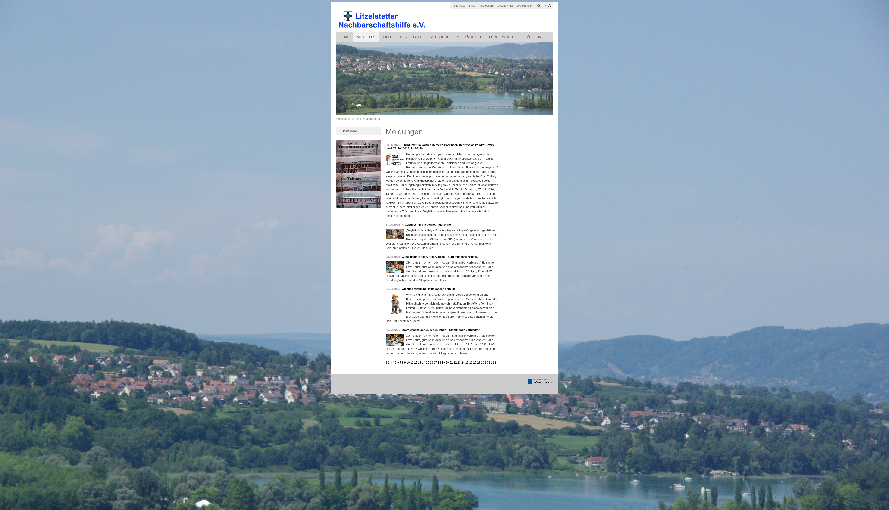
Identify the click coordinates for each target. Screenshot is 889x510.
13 (419, 362)
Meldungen (373, 119)
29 (482, 362)
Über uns (535, 37)
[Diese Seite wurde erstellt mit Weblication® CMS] (540, 382)
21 (451, 362)
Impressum (487, 5)
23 (459, 362)
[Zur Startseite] (382, 19)
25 (467, 362)
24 (463, 362)
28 (478, 362)
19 (443, 362)
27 (474, 362)
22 (455, 362)
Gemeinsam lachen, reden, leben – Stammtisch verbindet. (440, 256)
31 (490, 362)
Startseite (459, 5)
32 (494, 362)
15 (427, 362)
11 (411, 362)
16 (431, 362)
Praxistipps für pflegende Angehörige (426, 224)
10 (408, 362)
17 (435, 362)
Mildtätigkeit (469, 37)
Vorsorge (440, 37)
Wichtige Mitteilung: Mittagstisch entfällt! (428, 289)
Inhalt (472, 5)
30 (486, 362)
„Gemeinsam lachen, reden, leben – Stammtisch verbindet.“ (441, 330)
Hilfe (387, 37)
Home (344, 37)
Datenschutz (505, 5)
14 (423, 362)
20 (447, 362)
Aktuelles (366, 37)
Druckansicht (525, 5)
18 (439, 362)
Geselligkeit (411, 37)
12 (415, 362)
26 (471, 362)
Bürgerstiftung (504, 37)
